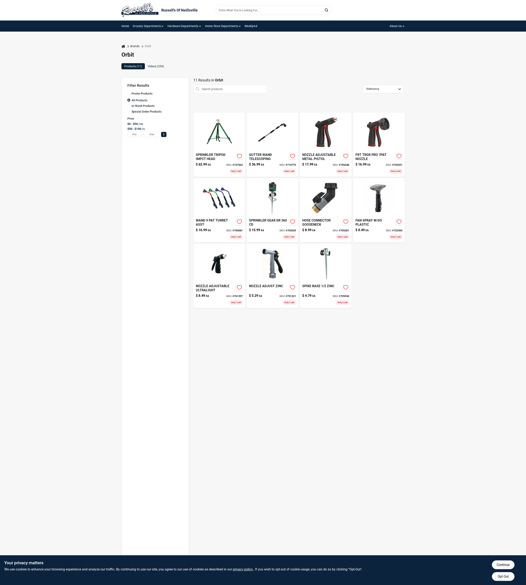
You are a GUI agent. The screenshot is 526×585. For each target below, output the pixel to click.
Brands (135, 46)
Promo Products (142, 94)
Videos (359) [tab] (156, 66)
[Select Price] (163, 134)
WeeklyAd (251, 26)
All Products (139, 100)
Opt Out (503, 576)
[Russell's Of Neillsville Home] (139, 10)
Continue (503, 565)
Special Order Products (146, 112)
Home (125, 26)
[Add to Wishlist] (239, 156)
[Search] (327, 10)
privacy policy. (243, 569)
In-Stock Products (143, 106)
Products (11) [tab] (133, 66)
